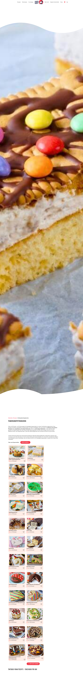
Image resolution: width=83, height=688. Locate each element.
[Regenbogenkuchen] (17, 511)
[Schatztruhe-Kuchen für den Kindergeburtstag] (17, 655)
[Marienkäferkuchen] (17, 583)
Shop (61, 2)
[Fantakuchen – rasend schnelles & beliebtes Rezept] (35, 457)
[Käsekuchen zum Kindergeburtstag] (35, 475)
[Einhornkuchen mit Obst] (17, 565)
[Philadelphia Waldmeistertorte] (35, 493)
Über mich (47, 2)
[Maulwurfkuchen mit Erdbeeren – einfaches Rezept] (35, 583)
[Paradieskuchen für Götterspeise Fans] (17, 601)
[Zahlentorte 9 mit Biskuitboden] (35, 619)
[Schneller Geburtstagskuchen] (35, 655)
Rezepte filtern (25, 442)
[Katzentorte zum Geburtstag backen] (17, 547)
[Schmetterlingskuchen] (35, 511)
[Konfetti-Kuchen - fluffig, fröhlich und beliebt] (17, 493)
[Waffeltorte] (17, 619)
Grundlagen (31, 2)
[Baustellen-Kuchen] (35, 565)
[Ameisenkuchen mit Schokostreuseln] (35, 547)
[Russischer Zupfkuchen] (35, 637)
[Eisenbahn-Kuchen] (17, 529)
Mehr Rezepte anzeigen (33, 663)
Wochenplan (24, 2)
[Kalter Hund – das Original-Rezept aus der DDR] (35, 529)
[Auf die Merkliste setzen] (25, 461)
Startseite (10, 418)
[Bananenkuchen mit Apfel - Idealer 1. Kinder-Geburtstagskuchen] (17, 457)
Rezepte (19, 2)
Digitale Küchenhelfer (54, 2)
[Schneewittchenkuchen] (17, 637)
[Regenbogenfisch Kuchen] (35, 601)
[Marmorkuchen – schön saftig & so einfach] (17, 475)
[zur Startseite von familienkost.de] (39, 2)
